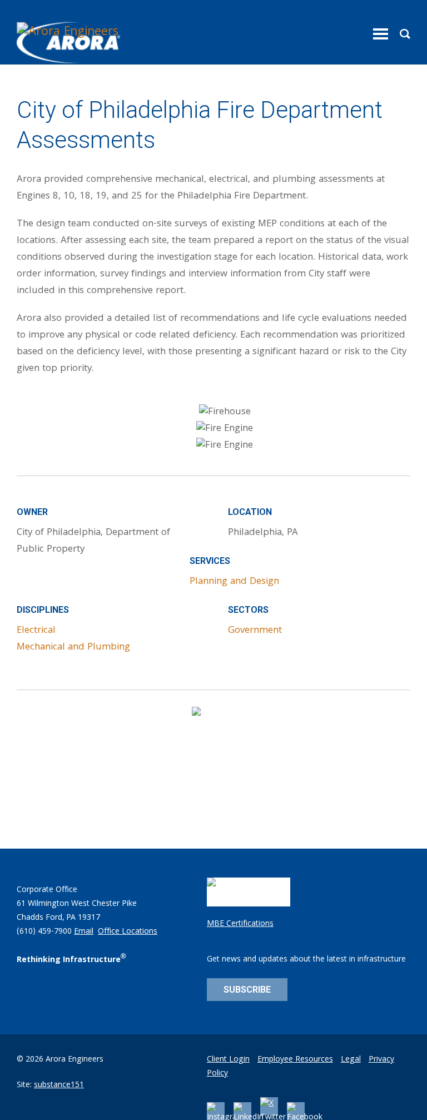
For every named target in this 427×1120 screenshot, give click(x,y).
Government (255, 631)
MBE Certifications (240, 924)
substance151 (59, 1085)
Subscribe (247, 989)
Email (83, 932)
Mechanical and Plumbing (73, 648)
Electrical (36, 631)
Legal (351, 1060)
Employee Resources (295, 1060)
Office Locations (127, 932)
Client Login (228, 1060)
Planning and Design (234, 582)
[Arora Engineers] (70, 42)
